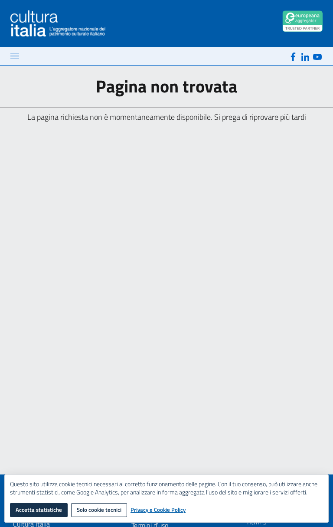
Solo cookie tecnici (99, 509)
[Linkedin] (305, 56)
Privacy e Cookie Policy (158, 510)
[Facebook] (293, 56)
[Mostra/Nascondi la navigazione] (15, 56)
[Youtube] (317, 56)
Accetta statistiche (39, 509)
